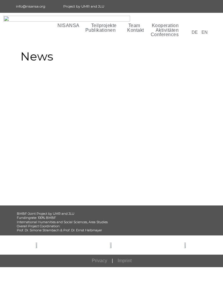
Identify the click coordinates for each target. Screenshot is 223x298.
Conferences (165, 34)
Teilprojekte (104, 25)
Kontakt (135, 30)
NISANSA (68, 25)
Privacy (99, 260)
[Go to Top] (214, 289)
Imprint (125, 260)
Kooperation (165, 25)
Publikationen (100, 30)
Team (134, 25)
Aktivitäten (167, 30)
